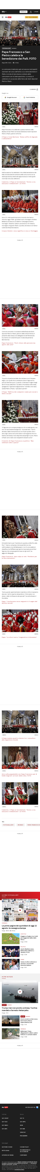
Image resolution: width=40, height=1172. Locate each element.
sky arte (4, 1128)
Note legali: (5, 1143)
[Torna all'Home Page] (8, 17)
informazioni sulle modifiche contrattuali (17, 1163)
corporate (23, 1155)
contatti (15, 1164)
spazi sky (23, 1132)
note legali (5, 1150)
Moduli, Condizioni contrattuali (25, 1161)
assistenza (9, 1164)
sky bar (22, 1128)
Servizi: (22, 1114)
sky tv (22, 1118)
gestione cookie (7, 1147)
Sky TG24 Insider (31, 17)
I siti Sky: (4, 1114)
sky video (5, 1125)
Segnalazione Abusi (19, 1169)
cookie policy (24, 1147)
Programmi (23, 1135)
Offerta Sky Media (7, 1155)
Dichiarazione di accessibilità (25, 1150)
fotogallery (8, 825)
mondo (20, 825)
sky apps (23, 1121)
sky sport (5, 1118)
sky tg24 (4, 1121)
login (36, 11)
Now (21, 1125)
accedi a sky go (30, 1107)
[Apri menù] (2, 17)
